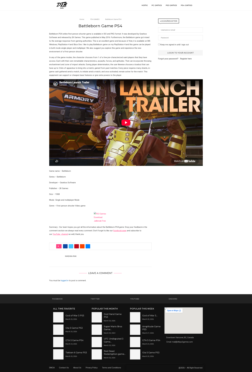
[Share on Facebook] (65, 246)
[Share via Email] (88, 246)
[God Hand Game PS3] (97, 317)
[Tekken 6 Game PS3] (58, 354)
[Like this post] (59, 246)
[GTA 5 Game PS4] (58, 342)
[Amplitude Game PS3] (135, 329)
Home (145, 5)
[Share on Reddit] (82, 246)
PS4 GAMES (186, 5)
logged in (65, 280)
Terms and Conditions (111, 367)
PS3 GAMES (171, 5)
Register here (186, 59)
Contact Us (64, 367)
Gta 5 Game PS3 (74, 328)
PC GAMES (157, 5)
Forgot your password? (168, 59)
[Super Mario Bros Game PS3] (97, 329)
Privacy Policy (92, 367)
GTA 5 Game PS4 (74, 340)
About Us (77, 367)
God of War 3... (149, 315)
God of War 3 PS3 (74, 315)
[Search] (201, 5)
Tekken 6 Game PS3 (76, 352)
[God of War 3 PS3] (58, 317)
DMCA (52, 367)
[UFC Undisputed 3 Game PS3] (97, 342)
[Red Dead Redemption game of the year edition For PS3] (97, 354)
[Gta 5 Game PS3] (58, 329)
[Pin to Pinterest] (76, 246)
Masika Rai (71, 256)
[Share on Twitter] (71, 246)
